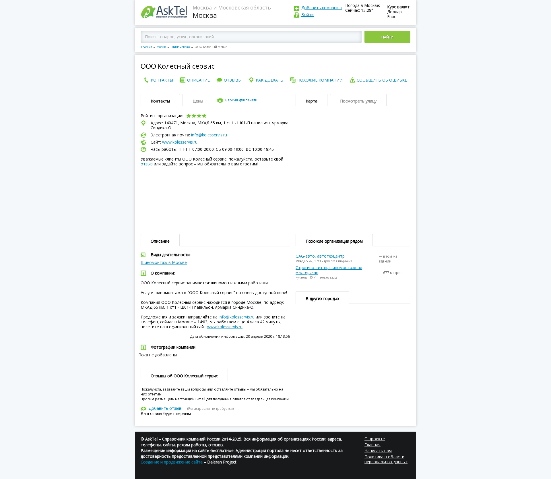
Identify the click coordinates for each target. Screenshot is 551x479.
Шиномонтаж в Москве (164, 262)
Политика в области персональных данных (386, 459)
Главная (146, 47)
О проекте (374, 438)
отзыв (147, 164)
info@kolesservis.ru (209, 135)
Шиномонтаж (180, 47)
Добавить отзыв (165, 408)
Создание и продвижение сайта (172, 462)
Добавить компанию (321, 7)
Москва (161, 47)
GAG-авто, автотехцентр (320, 256)
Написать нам (378, 450)
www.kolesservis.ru (179, 142)
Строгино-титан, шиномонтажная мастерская (329, 270)
